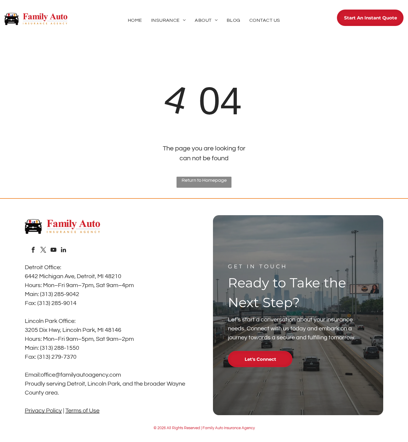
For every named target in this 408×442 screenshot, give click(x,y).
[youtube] (53, 250)
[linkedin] (63, 250)
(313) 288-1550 (59, 348)
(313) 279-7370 (56, 357)
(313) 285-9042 (59, 294)
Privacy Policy (43, 411)
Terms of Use (82, 411)
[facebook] (33, 250)
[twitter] (43, 250)
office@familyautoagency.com (81, 375)
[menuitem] (135, 20)
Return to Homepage (204, 180)
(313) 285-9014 (56, 303)
